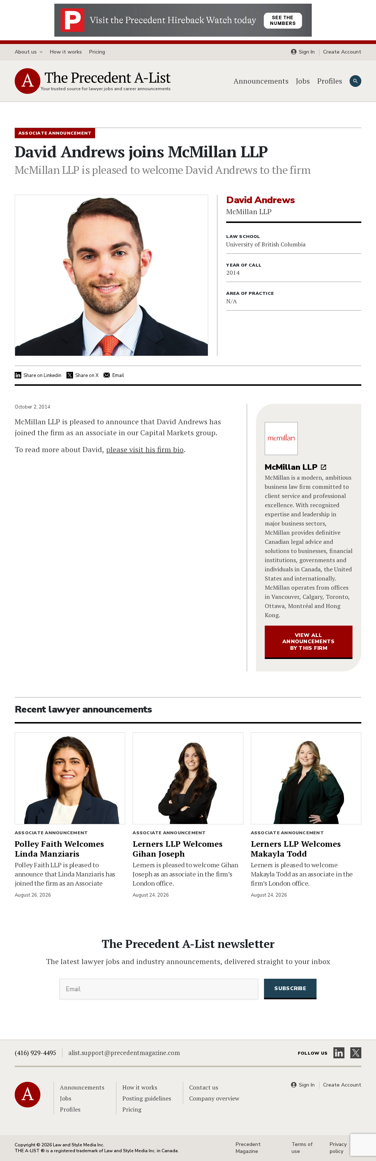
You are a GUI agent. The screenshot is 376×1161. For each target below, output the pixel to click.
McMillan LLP (291, 467)
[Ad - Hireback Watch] (183, 19)
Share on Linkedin (42, 375)
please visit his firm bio (145, 449)
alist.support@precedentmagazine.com (124, 1052)
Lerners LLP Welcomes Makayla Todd (296, 848)
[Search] (355, 81)
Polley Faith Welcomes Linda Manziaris (59, 848)
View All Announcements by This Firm (308, 642)
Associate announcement (51, 833)
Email (118, 375)
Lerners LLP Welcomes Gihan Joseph (178, 848)
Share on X (86, 375)
